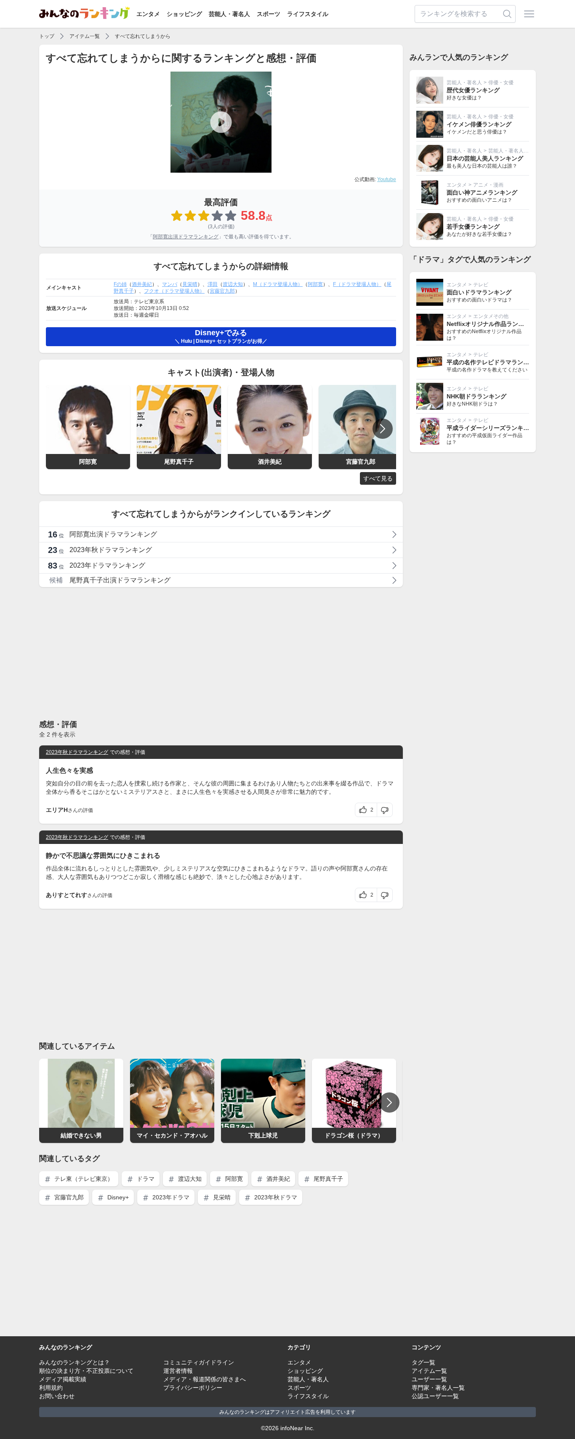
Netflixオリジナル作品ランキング (491, 323)
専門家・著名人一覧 (438, 1387)
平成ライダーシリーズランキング (491, 427)
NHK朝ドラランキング (476, 396)
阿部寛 (315, 284)
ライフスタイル (307, 14)
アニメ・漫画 (488, 185)
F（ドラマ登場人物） (357, 284)
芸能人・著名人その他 (513, 151)
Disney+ (117, 1197)
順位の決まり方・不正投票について (86, 1370)
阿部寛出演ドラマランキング (185, 237)
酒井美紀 (142, 284)
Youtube (386, 179)
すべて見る (378, 478)
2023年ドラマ (170, 1197)
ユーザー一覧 (429, 1379)
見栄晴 (189, 284)
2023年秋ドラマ (275, 1197)
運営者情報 (178, 1370)
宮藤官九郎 (222, 291)
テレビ (480, 285)
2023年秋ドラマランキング (77, 752)
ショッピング (184, 14)
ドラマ (144, 1178)
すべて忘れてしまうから (142, 36)
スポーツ (268, 14)
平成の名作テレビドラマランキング (494, 362)
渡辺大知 (233, 284)
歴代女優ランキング (473, 90)
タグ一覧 (423, 1362)
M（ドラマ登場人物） (278, 284)
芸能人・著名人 (229, 14)
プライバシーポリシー (192, 1387)
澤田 (213, 284)
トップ (46, 36)
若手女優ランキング (473, 226)
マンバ (169, 284)
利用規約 (51, 1387)
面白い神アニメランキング (482, 192)
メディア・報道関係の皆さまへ (204, 1379)
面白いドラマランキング (479, 292)
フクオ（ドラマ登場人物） (174, 291)
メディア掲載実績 (62, 1379)
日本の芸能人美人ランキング (485, 158)
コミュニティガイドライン (198, 1362)
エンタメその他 (490, 316)
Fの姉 (120, 284)
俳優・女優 (501, 82)
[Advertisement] (221, 653)
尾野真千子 (327, 1178)
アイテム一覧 (84, 36)
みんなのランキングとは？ (74, 1362)
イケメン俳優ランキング (479, 124)
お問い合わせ (57, 1396)
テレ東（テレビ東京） (83, 1178)
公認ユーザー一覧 (435, 1396)
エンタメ (148, 14)
